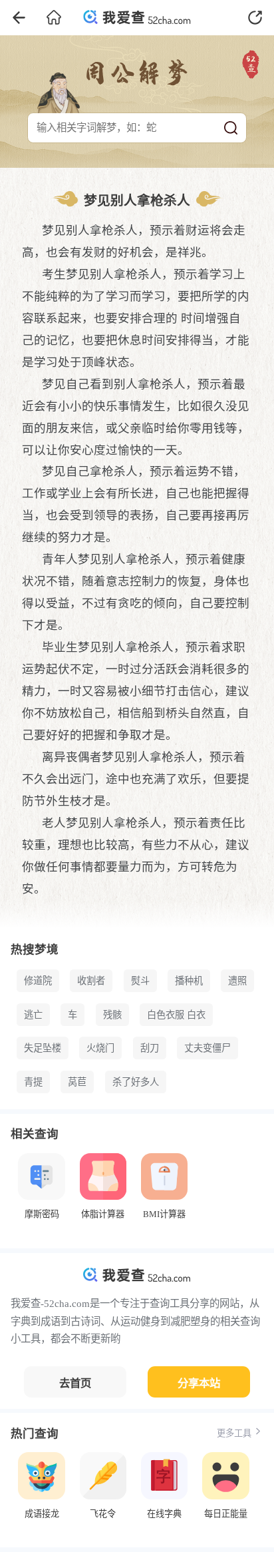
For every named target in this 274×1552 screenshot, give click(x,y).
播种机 (189, 980)
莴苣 (77, 1082)
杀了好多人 (135, 1082)
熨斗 (140, 980)
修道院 (38, 980)
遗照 (237, 980)
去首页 (75, 1383)
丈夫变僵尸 (207, 1048)
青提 (33, 1082)
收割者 (91, 980)
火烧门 (100, 1048)
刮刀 (149, 1048)
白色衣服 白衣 (176, 1014)
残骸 (112, 1014)
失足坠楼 (42, 1048)
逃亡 (33, 1014)
